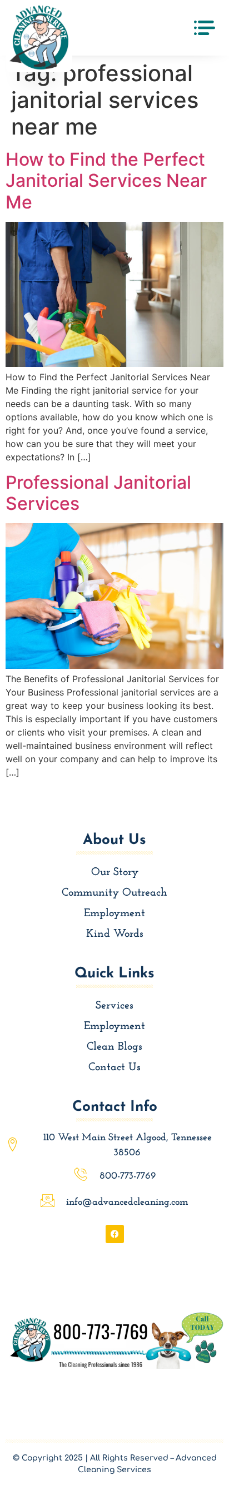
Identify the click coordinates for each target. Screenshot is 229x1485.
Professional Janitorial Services (98, 492)
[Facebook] (115, 1234)
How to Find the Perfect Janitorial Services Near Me (106, 180)
